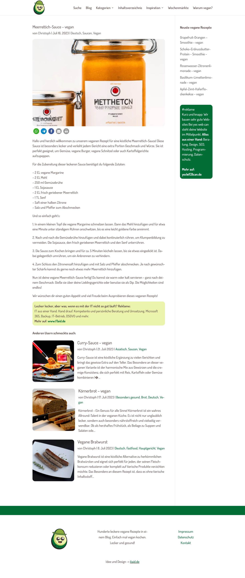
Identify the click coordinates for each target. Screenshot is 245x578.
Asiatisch (121, 349)
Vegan (97, 33)
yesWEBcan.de (192, 174)
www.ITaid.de (57, 321)
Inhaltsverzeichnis (130, 8)
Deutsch (76, 33)
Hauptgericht (147, 448)
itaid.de (134, 561)
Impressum (185, 531)
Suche (77, 8)
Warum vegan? (202, 8)
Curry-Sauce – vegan (94, 342)
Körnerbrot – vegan (94, 390)
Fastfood (132, 448)
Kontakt (186, 543)
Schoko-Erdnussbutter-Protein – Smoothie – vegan (195, 54)
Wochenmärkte (178, 8)
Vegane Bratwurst (93, 441)
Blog (89, 8)
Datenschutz (186, 537)
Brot (144, 397)
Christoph (44, 33)
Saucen (87, 33)
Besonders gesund (128, 397)
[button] (36, 131)
